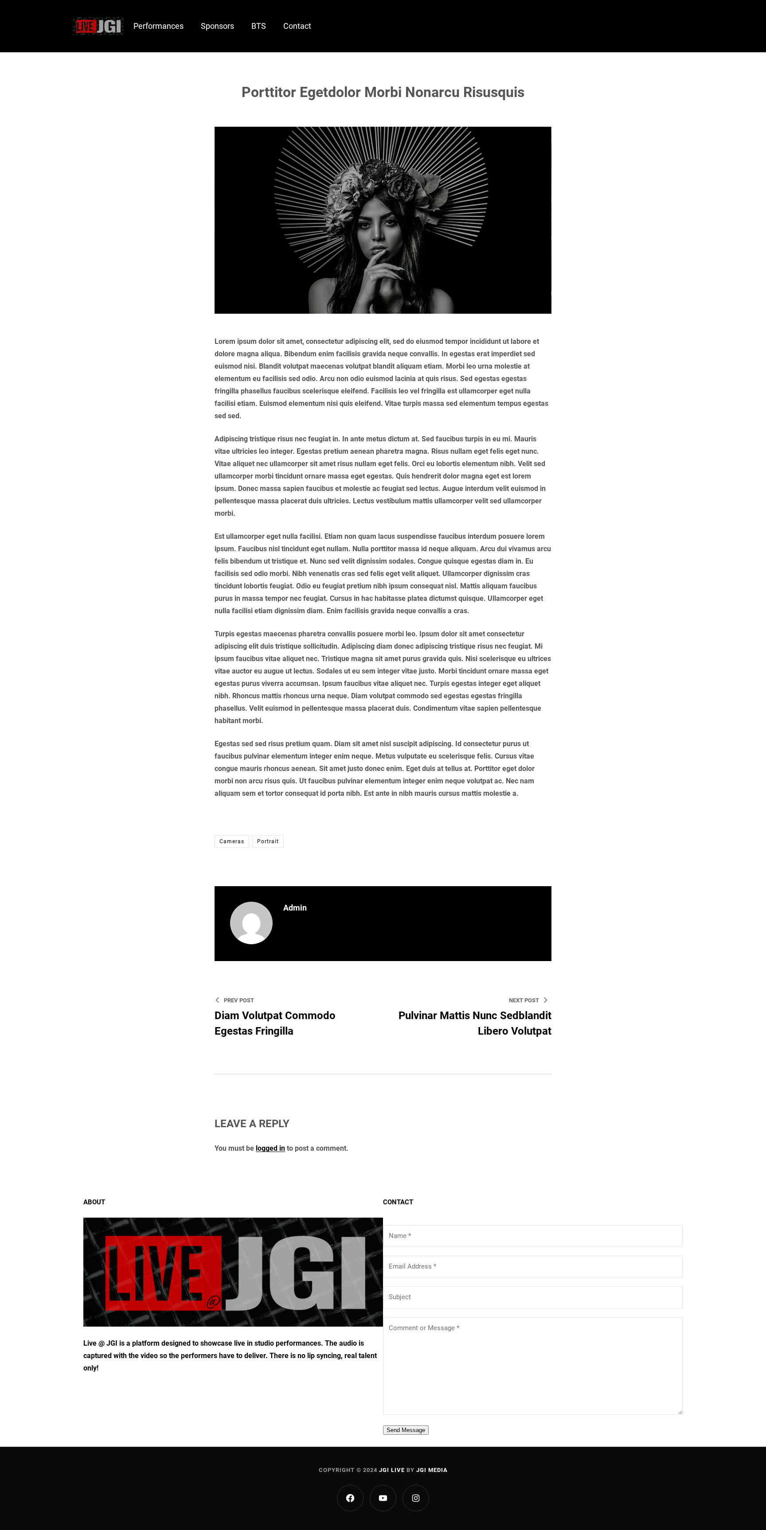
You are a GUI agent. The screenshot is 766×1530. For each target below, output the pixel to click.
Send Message (406, 1430)
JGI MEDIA (432, 1470)
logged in (270, 1148)
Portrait (268, 841)
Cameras (231, 841)
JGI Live (392, 1470)
